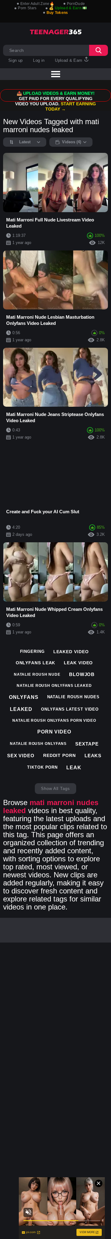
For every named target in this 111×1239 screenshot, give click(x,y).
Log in (38, 60)
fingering (32, 651)
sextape (86, 743)
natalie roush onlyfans (38, 743)
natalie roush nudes (73, 697)
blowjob (82, 674)
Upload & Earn (69, 60)
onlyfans (23, 697)
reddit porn (59, 755)
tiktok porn (42, 767)
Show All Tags (55, 788)
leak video (78, 662)
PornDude (76, 4)
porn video (54, 731)
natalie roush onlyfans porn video (54, 720)
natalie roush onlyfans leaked (54, 685)
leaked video (71, 651)
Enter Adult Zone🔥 (37, 4)
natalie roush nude (37, 674)
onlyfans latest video (70, 709)
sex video (21, 755)
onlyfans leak (36, 662)
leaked (21, 709)
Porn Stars (27, 8)
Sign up (15, 60)
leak (73, 767)
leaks (93, 755)
